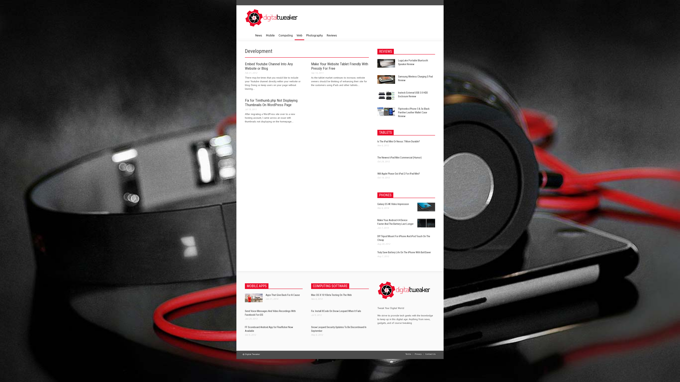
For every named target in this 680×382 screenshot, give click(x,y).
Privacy (418, 354)
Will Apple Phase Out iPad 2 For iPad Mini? (398, 173)
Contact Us (430, 354)
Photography (314, 35)
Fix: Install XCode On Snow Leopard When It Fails (336, 311)
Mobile (270, 35)
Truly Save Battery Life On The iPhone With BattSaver (404, 252)
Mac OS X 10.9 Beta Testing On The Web (331, 295)
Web (299, 35)
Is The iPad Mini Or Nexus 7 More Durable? (398, 141)
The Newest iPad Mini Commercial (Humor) (399, 157)
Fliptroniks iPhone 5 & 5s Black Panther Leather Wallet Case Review (414, 112)
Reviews (332, 35)
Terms (408, 354)
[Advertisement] (370, 18)
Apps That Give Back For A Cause (283, 295)
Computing (286, 35)
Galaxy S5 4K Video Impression (393, 204)
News (258, 35)
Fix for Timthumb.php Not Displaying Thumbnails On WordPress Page (271, 102)
